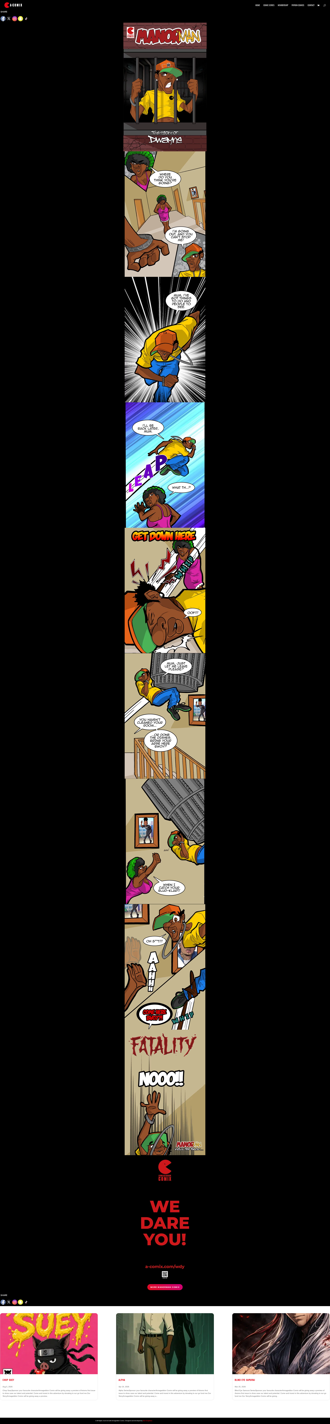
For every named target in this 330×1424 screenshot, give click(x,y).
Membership (283, 5)
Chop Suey (8, 1380)
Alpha (122, 1380)
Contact (311, 5)
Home (257, 5)
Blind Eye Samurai (245, 1380)
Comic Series (268, 5)
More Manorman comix (165, 1287)
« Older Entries (7, 1406)
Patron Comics (298, 5)
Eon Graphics (147, 1420)
